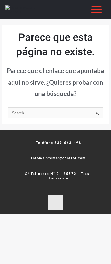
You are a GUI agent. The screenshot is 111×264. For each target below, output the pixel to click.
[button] (55, 158)
